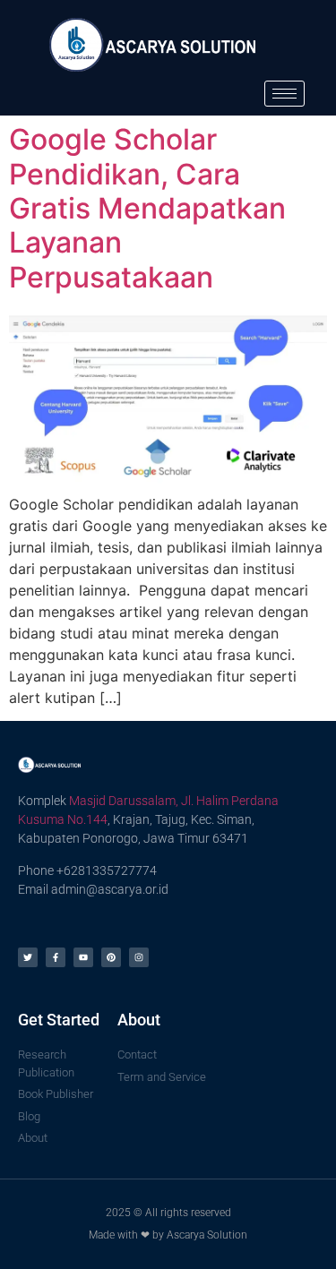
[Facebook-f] (55, 957)
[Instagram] (139, 957)
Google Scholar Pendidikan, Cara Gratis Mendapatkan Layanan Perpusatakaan (147, 208)
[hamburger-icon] (284, 94)
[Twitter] (28, 957)
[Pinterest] (111, 957)
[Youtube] (83, 957)
